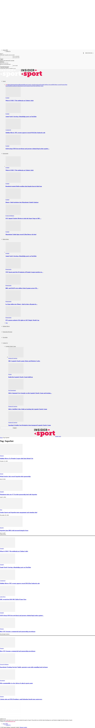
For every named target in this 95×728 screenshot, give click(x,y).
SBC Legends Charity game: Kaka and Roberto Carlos (24, 361)
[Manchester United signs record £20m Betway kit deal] (13, 230)
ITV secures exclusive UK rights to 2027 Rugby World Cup (22, 320)
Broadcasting (8, 269)
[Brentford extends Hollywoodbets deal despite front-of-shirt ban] (13, 182)
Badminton (13, 84)
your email (15, 65)
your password (16, 57)
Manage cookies (23, 727)
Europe (10, 374)
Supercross (22, 85)
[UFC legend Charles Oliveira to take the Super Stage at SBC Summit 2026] (13, 214)
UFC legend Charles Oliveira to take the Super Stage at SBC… (23, 218)
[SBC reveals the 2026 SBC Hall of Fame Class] (7, 595)
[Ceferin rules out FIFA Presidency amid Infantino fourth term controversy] (7, 695)
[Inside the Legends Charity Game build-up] (16, 373)
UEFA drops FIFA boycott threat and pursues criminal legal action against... (22, 615)
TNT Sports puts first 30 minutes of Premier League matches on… (24, 272)
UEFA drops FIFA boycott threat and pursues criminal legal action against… (27, 148)
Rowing (12, 85)
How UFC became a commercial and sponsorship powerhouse (17, 631)
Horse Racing (49, 84)
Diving (35, 84)
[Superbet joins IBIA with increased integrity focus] (11, 526)
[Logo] (10, 76)
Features (2, 455)
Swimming (27, 85)
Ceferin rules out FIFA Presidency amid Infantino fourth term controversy (21, 699)
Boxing (25, 84)
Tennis (31, 85)
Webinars (2, 61)
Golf (45, 84)
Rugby (15, 85)
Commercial (8, 130)
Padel (9, 85)
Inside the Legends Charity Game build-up (20, 377)
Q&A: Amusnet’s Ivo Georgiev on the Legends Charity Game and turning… (30, 393)
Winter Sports (40, 85)
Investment (2, 680)
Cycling (32, 84)
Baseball (17, 84)
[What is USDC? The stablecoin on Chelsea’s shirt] (13, 96)
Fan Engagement (12, 390)
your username (16, 56)
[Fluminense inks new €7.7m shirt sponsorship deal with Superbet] (11, 490)
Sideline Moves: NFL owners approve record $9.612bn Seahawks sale (25, 132)
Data (7, 323)
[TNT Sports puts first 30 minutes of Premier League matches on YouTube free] (13, 268)
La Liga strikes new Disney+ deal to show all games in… (22, 304)
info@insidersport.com (10, 721)
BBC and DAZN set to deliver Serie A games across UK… (22, 288)
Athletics (9, 84)
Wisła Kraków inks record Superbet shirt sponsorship (15, 476)
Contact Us (8, 51)
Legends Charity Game (11, 346)
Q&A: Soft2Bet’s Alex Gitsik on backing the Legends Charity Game (27, 409)
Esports (38, 84)
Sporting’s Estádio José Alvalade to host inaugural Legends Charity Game (29, 425)
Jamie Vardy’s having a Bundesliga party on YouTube (21, 116)
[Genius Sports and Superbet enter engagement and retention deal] (11, 508)
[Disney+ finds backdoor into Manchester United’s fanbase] (13, 198)
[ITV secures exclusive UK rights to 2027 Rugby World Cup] (13, 316)
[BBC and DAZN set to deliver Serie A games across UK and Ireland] (13, 284)
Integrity (2, 527)
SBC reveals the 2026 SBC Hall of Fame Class (13, 599)
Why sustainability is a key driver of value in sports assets (16, 683)
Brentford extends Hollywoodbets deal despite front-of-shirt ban (24, 186)
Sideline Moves (6, 326)
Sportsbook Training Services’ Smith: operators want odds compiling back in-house (24, 667)
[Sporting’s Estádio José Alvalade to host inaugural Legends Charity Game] (16, 421)
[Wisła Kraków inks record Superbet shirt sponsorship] (11, 472)
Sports (4, 81)
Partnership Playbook (7, 331)
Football (42, 84)
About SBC (5, 50)
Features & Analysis (12, 358)
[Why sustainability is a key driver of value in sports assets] (7, 679)
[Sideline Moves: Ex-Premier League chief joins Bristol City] (11, 454)
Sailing (18, 85)
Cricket (29, 84)
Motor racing (58, 84)
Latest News (2, 596)
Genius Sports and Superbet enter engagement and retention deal (18, 512)
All (6, 84)
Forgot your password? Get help (7, 60)
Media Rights (6, 239)
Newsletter (5, 337)
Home (1, 437)
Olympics (63, 84)
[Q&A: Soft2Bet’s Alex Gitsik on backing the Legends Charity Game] (16, 405)
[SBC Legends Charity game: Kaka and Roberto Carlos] (16, 357)
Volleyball (35, 85)
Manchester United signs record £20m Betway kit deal (21, 234)
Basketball (21, 84)
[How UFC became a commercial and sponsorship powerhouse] (7, 627)
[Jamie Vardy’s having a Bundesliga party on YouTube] (13, 112)
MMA (53, 84)
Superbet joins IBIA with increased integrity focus (14, 530)
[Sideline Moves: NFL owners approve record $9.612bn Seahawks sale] (13, 128)
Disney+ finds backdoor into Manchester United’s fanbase (22, 202)
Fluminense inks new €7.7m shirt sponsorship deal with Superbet (18, 494)
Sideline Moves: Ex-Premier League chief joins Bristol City (16, 458)
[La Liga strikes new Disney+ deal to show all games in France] (13, 300)
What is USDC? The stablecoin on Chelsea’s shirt (20, 100)
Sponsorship (5, 153)
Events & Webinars (10, 215)
